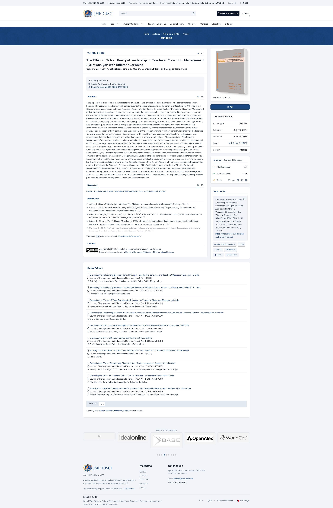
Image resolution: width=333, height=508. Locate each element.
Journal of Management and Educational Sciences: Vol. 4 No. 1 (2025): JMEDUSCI (126, 328)
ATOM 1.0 (144, 484)
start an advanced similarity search (114, 410)
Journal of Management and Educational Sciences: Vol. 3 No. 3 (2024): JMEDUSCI (126, 290)
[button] (157, 455)
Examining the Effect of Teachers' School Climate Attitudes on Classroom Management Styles (132, 376)
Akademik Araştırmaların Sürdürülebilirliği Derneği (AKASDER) (196, 3)
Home (103, 24)
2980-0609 (99, 3)
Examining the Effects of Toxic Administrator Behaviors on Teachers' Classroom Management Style (134, 300)
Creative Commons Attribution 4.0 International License (149, 252)
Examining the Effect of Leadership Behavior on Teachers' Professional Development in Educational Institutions (139, 325)
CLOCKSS (144, 479)
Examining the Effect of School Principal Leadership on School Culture (121, 338)
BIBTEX (219, 250)
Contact (204, 24)
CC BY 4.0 (92, 497)
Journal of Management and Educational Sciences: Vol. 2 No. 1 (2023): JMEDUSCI (126, 391)
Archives (156, 34)
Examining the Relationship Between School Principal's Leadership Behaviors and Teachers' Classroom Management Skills (144, 275)
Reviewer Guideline (157, 24)
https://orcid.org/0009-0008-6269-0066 (109, 87)
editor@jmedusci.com (183, 478)
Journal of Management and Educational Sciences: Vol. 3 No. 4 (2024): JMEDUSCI (126, 303)
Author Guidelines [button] (132, 24)
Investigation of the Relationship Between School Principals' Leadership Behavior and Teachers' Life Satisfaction (140, 388)
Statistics (216, 24)
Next (102, 404)
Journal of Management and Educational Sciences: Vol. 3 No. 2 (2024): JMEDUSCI (126, 316)
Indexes (228, 24)
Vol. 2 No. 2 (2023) (171, 34)
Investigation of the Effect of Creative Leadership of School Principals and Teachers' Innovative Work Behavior (139, 350)
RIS (242, 244)
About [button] (190, 24)
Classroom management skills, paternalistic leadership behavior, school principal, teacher (126, 191)
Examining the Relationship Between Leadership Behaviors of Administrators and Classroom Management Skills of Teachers (145, 287)
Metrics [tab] (217, 160)
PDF (231, 107)
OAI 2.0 (143, 472)
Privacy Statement (225, 501)
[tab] (198, 53)
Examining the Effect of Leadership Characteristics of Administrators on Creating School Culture (133, 363)
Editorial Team (177, 24)
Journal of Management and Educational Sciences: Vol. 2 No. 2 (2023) (121, 278)
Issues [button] (114, 24)
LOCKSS (143, 476)
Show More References (129, 236)
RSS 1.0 (143, 487)
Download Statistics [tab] (232, 160)
